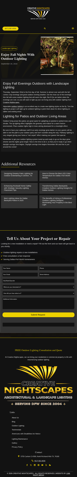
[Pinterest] (38, 465)
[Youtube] (42, 465)
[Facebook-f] (27, 465)
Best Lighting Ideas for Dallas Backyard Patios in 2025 (15, 199)
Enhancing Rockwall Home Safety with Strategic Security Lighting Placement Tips (17, 188)
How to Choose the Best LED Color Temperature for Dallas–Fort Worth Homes (56, 175)
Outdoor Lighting (18, 426)
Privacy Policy (17, 447)
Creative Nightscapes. (11, 102)
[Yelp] (46, 465)
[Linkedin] (35, 465)
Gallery (14, 443)
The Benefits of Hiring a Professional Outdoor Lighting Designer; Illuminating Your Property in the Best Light (57, 201)
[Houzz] (50, 465)
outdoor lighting (17, 106)
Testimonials (16, 430)
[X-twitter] (31, 465)
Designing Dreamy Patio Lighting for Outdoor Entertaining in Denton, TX (18, 174)
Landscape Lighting (9, 48)
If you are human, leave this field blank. (16, 321)
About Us (15, 418)
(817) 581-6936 (39, 461)
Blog (13, 422)
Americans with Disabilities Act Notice (26, 434)
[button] (72, 28)
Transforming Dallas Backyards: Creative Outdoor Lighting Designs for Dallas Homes (57, 188)
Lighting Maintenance (20, 439)
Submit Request (38, 315)
